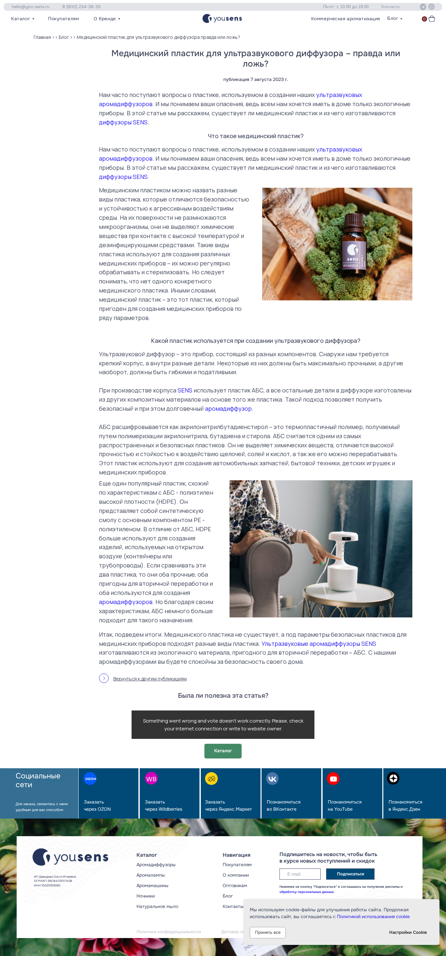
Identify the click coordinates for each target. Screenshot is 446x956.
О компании (236, 875)
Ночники (145, 896)
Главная (42, 37)
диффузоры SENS (123, 122)
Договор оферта (238, 931)
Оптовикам (235, 885)
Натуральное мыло (157, 906)
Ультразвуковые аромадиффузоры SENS (319, 643)
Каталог (20, 19)
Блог (392, 18)
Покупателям (63, 19)
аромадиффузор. (229, 408)
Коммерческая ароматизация (345, 19)
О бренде (105, 19)
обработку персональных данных (306, 892)
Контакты (233, 906)
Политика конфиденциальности (168, 931)
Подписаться (350, 874)
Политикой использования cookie (373, 916)
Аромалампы (150, 875)
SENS (185, 390)
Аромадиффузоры (156, 865)
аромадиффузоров (125, 602)
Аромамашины (152, 885)
